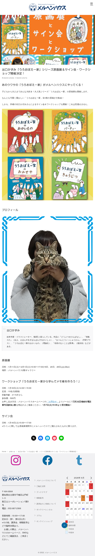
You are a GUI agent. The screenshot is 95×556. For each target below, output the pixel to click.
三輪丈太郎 (40, 486)
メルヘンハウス (51, 552)
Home (4, 451)
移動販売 (40, 497)
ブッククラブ (41, 492)
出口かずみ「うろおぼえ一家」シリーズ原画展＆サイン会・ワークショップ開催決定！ (48, 451)
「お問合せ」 (53, 401)
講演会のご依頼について (46, 503)
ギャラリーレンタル (44, 509)
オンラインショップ (44, 521)
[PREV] (67, 477)
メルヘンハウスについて (46, 480)
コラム (39, 515)
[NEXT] (90, 477)
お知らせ (12, 451)
